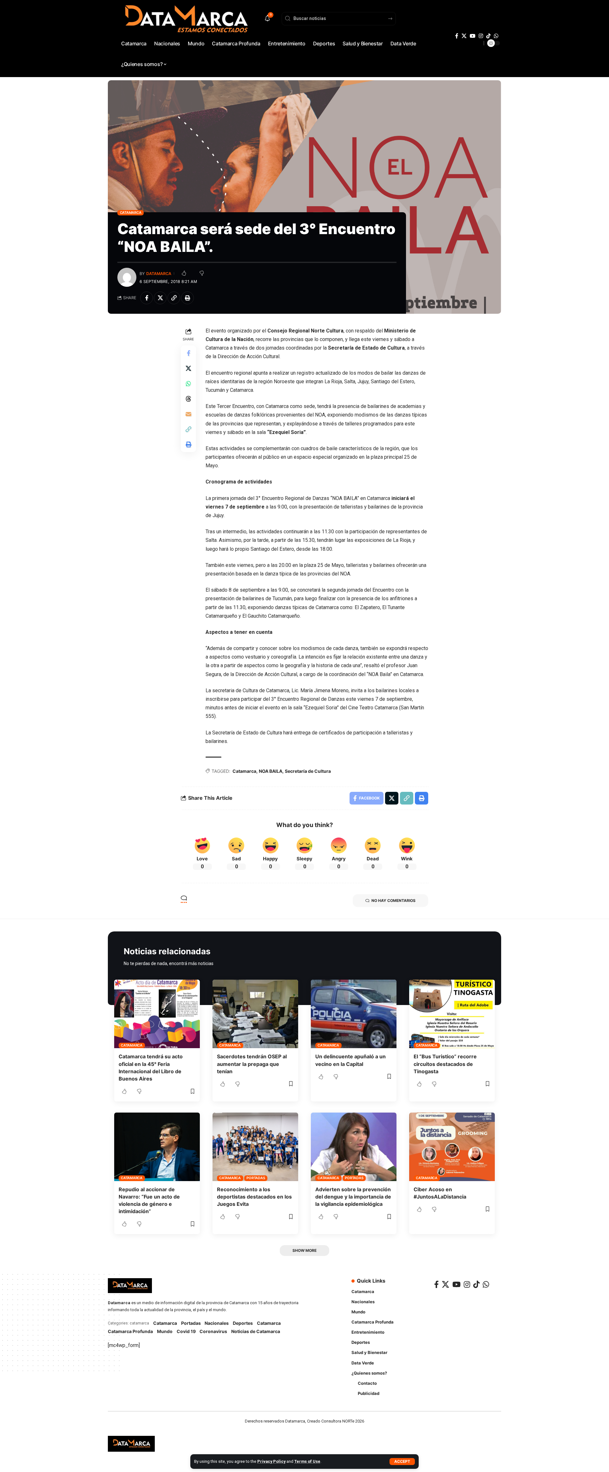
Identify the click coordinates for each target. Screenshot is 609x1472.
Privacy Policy (271, 1461)
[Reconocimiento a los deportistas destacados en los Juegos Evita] (255, 1147)
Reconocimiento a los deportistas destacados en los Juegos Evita (254, 1196)
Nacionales (217, 1323)
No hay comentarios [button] (393, 900)
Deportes (243, 1323)
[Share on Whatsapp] (188, 383)
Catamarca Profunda (130, 1331)
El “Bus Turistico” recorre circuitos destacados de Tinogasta (445, 1063)
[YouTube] (472, 36)
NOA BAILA (270, 771)
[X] (464, 36)
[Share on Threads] (188, 398)
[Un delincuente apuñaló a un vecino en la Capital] (353, 1014)
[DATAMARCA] (131, 1444)
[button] (402, 1461)
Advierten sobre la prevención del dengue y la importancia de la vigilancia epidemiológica (353, 1196)
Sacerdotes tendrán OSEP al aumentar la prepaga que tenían (252, 1063)
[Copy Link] (173, 298)
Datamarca (158, 273)
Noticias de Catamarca (255, 1331)
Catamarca (130, 212)
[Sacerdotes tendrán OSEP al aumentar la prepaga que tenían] (255, 1014)
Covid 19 (186, 1331)
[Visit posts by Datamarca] (126, 277)
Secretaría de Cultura (308, 771)
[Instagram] (481, 36)
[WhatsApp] (496, 36)
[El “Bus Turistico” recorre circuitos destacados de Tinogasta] (452, 1014)
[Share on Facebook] (146, 298)
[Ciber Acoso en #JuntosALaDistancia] (452, 1147)
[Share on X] (160, 298)
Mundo (165, 1331)
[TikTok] (488, 36)
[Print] (187, 298)
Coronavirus (213, 1331)
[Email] (188, 413)
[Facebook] (457, 36)
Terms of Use (307, 1461)
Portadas (255, 1178)
